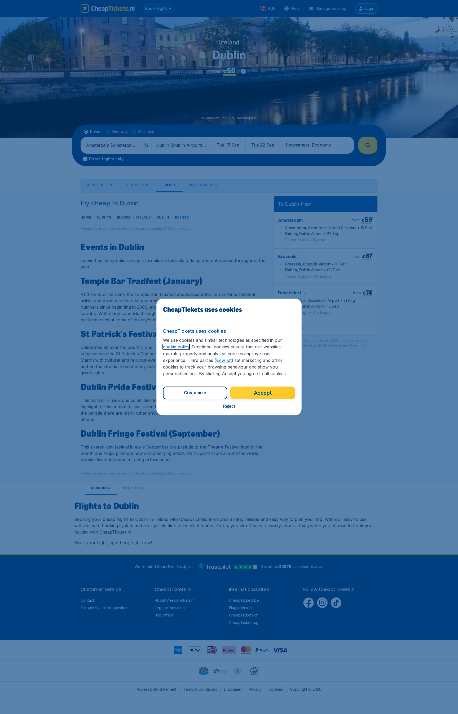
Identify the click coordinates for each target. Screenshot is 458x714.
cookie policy (176, 346)
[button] (229, 406)
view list (224, 360)
